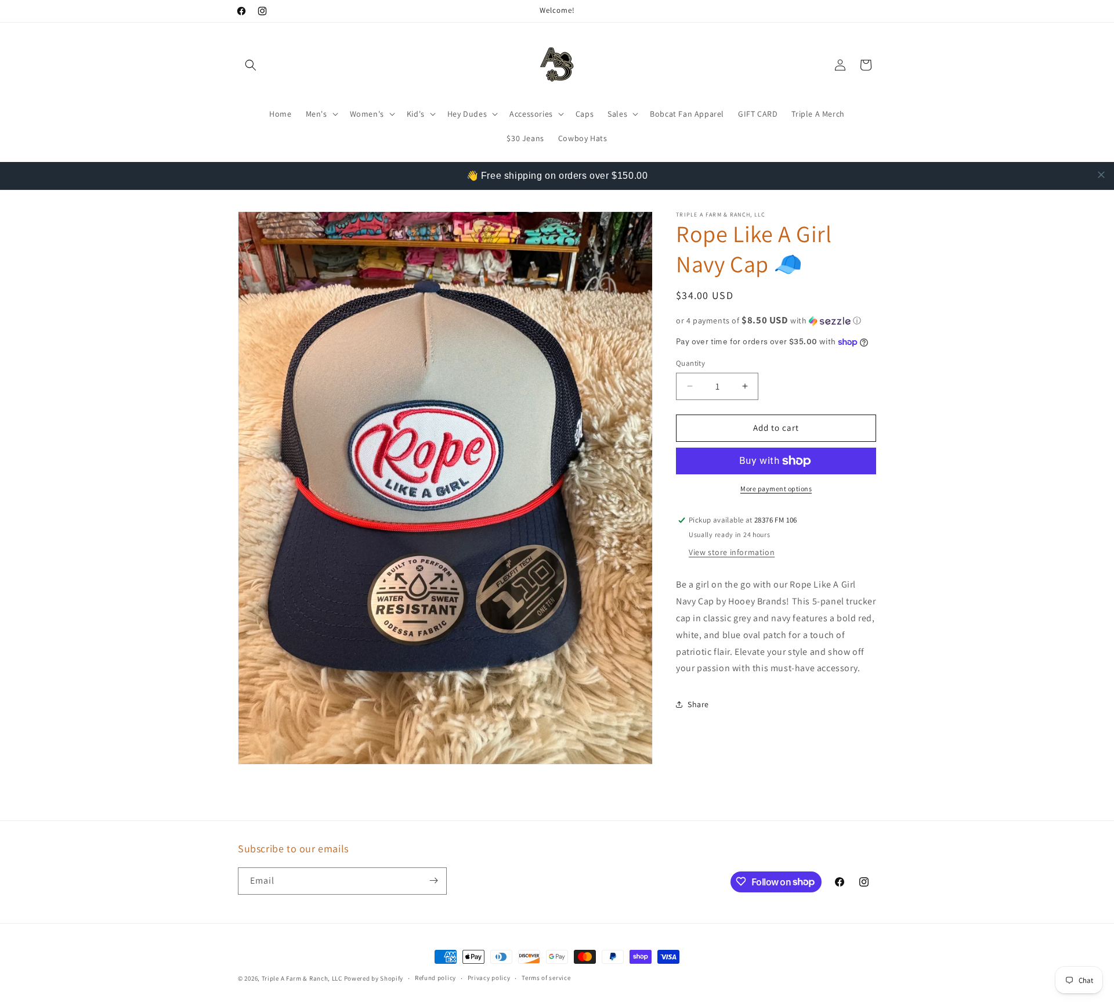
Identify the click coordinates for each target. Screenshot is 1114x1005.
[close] (1101, 174)
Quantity (690, 363)
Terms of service (546, 978)
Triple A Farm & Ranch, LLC (303, 978)
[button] (250, 65)
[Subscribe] (433, 880)
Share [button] (698, 704)
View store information (732, 552)
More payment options (776, 488)
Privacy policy (489, 978)
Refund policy (435, 978)
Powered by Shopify (374, 978)
